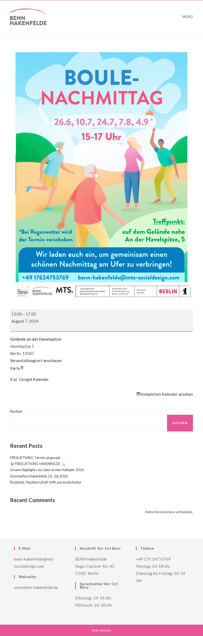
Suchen (16, 411)
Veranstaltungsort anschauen (36, 360)
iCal (13, 379)
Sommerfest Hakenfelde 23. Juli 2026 (39, 476)
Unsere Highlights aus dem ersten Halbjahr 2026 (47, 470)
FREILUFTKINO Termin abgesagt (35, 457)
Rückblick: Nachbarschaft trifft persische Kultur (45, 482)
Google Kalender (34, 379)
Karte (17, 368)
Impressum (101, 630)
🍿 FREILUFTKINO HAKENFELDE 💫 (37, 464)
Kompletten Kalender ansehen (166, 394)
